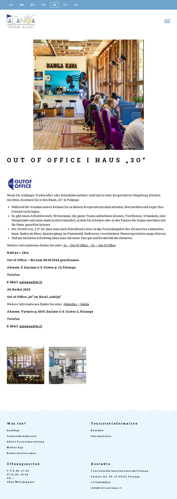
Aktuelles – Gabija (76, 304)
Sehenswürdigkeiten (22, 436)
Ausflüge (13, 430)
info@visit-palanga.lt (106, 488)
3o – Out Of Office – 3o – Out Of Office (89, 245)
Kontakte (97, 430)
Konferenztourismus (22, 453)
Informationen (101, 436)
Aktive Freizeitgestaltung (25, 441)
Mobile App (15, 447)
